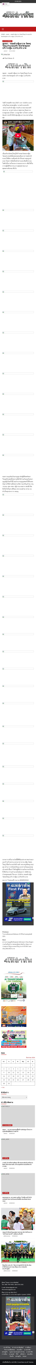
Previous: (17, 934)
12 (18, 1072)
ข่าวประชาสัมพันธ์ (7, 41)
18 (13, 1076)
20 (23, 1076)
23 (4, 1080)
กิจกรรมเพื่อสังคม (9, 1349)
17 (9, 1076)
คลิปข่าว (23, 1354)
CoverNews (21, 1362)
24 (9, 1080)
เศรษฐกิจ (5, 1352)
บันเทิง (12, 1356)
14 (28, 1072)
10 (9, 1072)
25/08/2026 (12, 1133)
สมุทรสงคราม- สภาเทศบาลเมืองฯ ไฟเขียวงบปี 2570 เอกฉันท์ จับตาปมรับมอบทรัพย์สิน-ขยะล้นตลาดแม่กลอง (17, 1199)
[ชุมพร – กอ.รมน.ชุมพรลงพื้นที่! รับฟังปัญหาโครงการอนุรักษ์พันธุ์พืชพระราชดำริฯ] (18, 1116)
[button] (3, 29)
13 (23, 1072)
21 (28, 1076)
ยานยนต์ (11, 1354)
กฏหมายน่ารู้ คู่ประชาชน (17, 1352)
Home (24, 1356)
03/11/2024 (12, 51)
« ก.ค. (3, 1087)
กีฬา (17, 1354)
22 (32, 1076)
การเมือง (4, 1354)
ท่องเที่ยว (19, 1349)
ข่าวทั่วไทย (5, 1158)
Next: (17, 944)
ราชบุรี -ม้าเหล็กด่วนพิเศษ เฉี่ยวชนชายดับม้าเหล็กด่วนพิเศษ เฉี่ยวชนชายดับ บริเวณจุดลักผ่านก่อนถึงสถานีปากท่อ (17, 1164)
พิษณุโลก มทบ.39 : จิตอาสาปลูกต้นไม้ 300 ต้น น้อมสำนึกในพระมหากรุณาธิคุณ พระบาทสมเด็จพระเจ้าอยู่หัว (16, 1266)
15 (32, 1072)
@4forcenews (7, 1236)
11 (13, 1072)
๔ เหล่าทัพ (27, 1349)
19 (18, 1076)
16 (4, 1076)
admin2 (5, 51)
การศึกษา (28, 1347)
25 (13, 1080)
